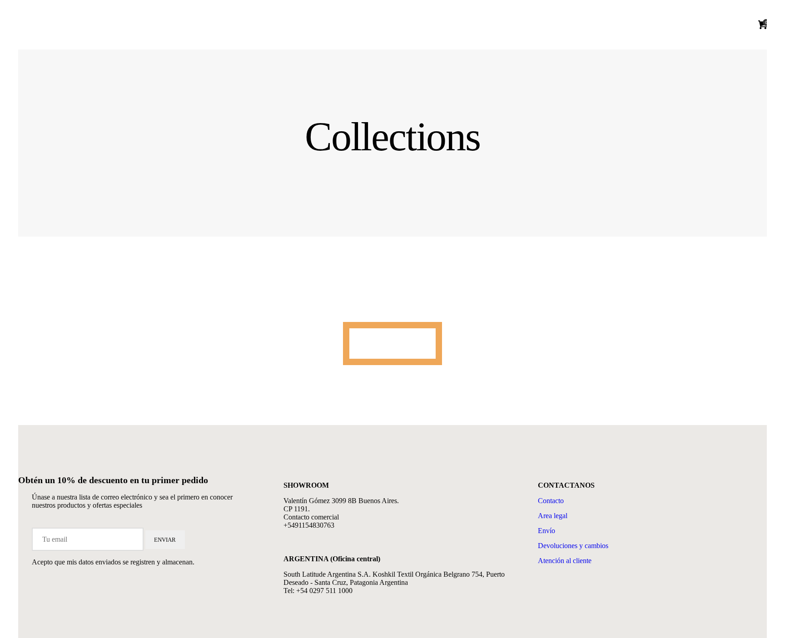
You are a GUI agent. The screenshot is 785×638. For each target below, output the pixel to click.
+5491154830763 (308, 525)
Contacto (551, 500)
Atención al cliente (564, 560)
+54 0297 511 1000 (324, 590)
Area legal (552, 515)
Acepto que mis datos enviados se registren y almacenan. (113, 562)
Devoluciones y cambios (573, 545)
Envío (546, 530)
